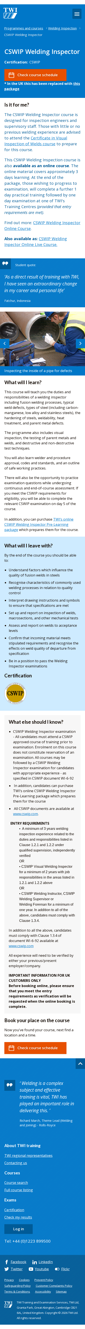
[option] (42, 344)
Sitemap (61, 1291)
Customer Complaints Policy (54, 1286)
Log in (18, 1228)
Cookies (24, 1280)
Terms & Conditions (17, 1291)
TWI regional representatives (28, 1155)
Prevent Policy (43, 1280)
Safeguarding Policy (17, 1286)
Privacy (9, 1280)
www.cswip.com (25, 813)
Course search (16, 1182)
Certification (14, 1210)
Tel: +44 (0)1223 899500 (27, 1241)
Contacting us (15, 1163)
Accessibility (43, 1291)
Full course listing (18, 1190)
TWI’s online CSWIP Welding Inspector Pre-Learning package (38, 524)
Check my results (18, 1217)
